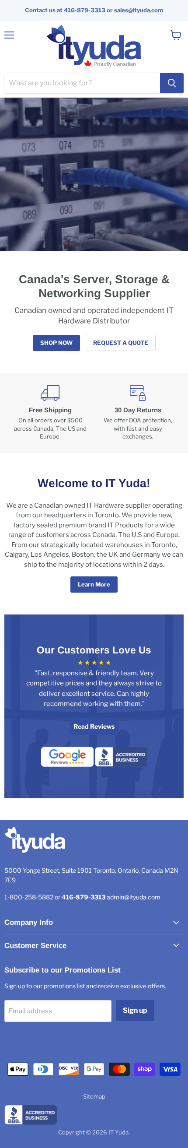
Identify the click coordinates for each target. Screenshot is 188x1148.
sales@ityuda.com (138, 10)
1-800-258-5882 (28, 897)
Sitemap (94, 1096)
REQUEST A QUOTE (120, 342)
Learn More (94, 584)
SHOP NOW (56, 342)
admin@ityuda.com (133, 897)
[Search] (172, 83)
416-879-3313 (84, 10)
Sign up (135, 1010)
